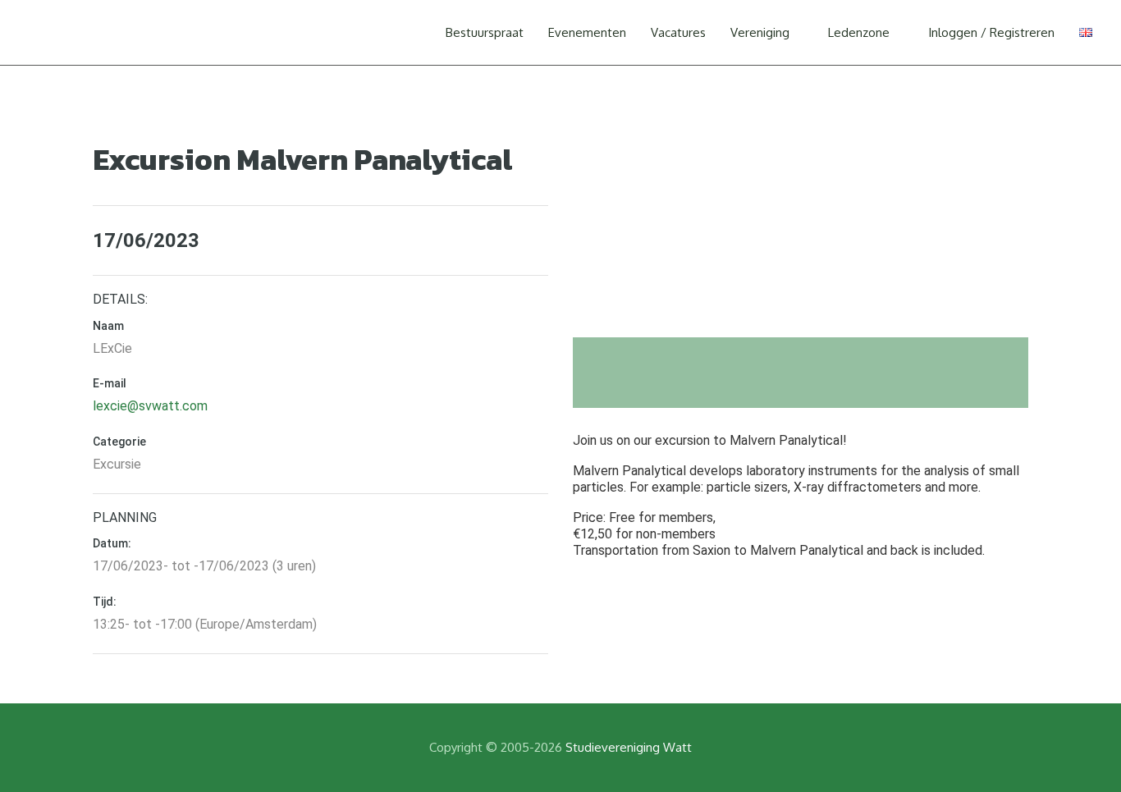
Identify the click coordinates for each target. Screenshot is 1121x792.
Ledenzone (859, 32)
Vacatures (678, 32)
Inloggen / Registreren (991, 32)
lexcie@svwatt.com (150, 406)
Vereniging (759, 32)
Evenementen (587, 32)
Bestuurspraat (485, 32)
